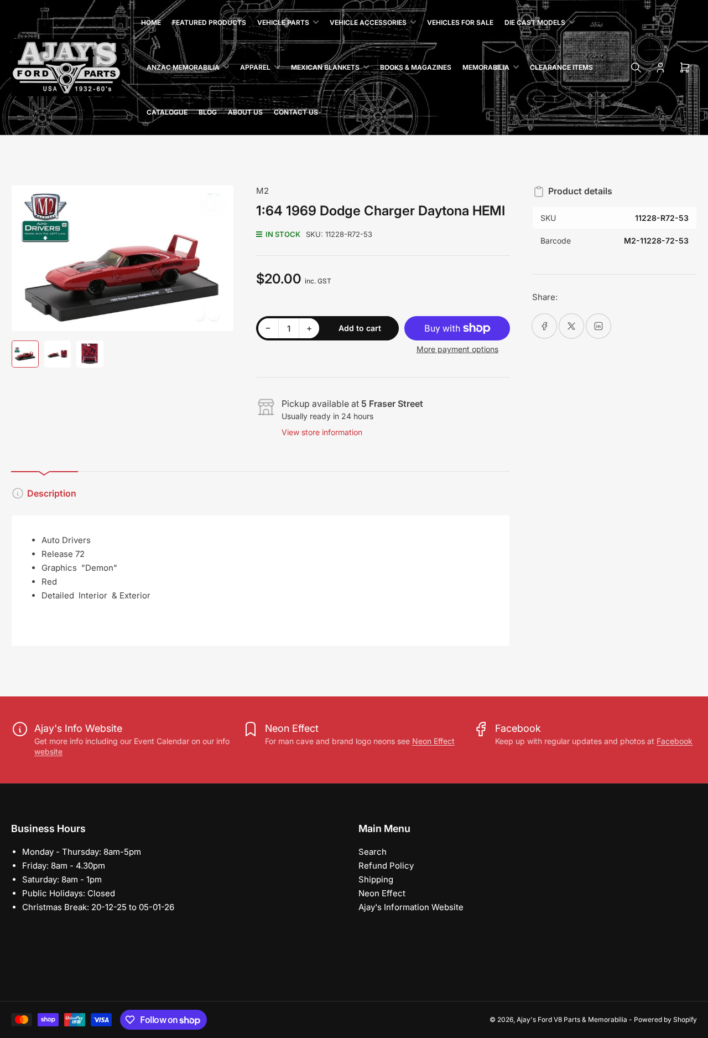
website (48, 751)
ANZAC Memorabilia (183, 67)
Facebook (675, 741)
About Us (245, 112)
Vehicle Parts (283, 22)
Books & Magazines (415, 67)
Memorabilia (485, 67)
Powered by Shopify (665, 1019)
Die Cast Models (534, 22)
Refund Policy (386, 865)
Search (372, 851)
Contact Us (296, 112)
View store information (322, 432)
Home (151, 22)
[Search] (636, 67)
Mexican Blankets (325, 67)
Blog (208, 112)
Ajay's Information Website (411, 907)
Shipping (375, 879)
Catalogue (167, 112)
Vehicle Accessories (368, 22)
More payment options (457, 349)
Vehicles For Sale (460, 22)
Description (51, 493)
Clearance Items (561, 67)
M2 (262, 190)
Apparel (255, 67)
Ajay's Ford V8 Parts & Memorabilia (572, 1019)
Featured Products (209, 22)
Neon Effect (433, 741)
